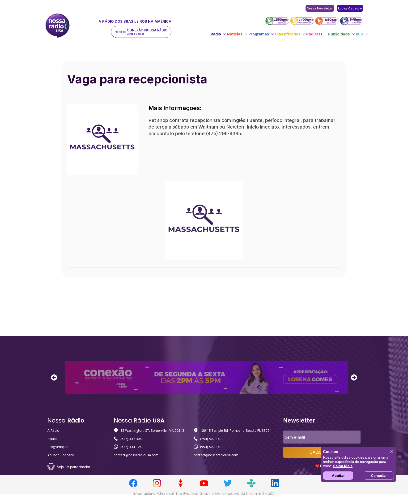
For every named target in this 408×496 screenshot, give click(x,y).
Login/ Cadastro (350, 8)
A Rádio (53, 430)
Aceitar (338, 475)
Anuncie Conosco (60, 455)
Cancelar (379, 475)
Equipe (52, 438)
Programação (57, 446)
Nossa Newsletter (320, 8)
